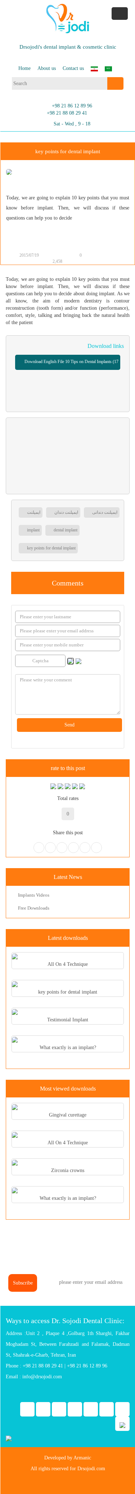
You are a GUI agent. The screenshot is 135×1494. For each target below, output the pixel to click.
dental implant (65, 529)
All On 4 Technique (68, 964)
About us (46, 68)
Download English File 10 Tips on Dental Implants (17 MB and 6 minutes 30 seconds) (70, 364)
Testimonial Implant (67, 1019)
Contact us (73, 68)
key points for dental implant (51, 548)
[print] (96, 256)
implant (33, 529)
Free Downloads (33, 908)
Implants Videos (33, 895)
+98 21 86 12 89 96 (72, 106)
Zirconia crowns (67, 1170)
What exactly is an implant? (68, 1047)
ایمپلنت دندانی (104, 512)
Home (24, 68)
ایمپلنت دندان (65, 512)
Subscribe (23, 1283)
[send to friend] (103, 256)
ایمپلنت (33, 512)
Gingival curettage (67, 1115)
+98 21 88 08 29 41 (67, 113)
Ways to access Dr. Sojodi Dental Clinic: (65, 1321)
